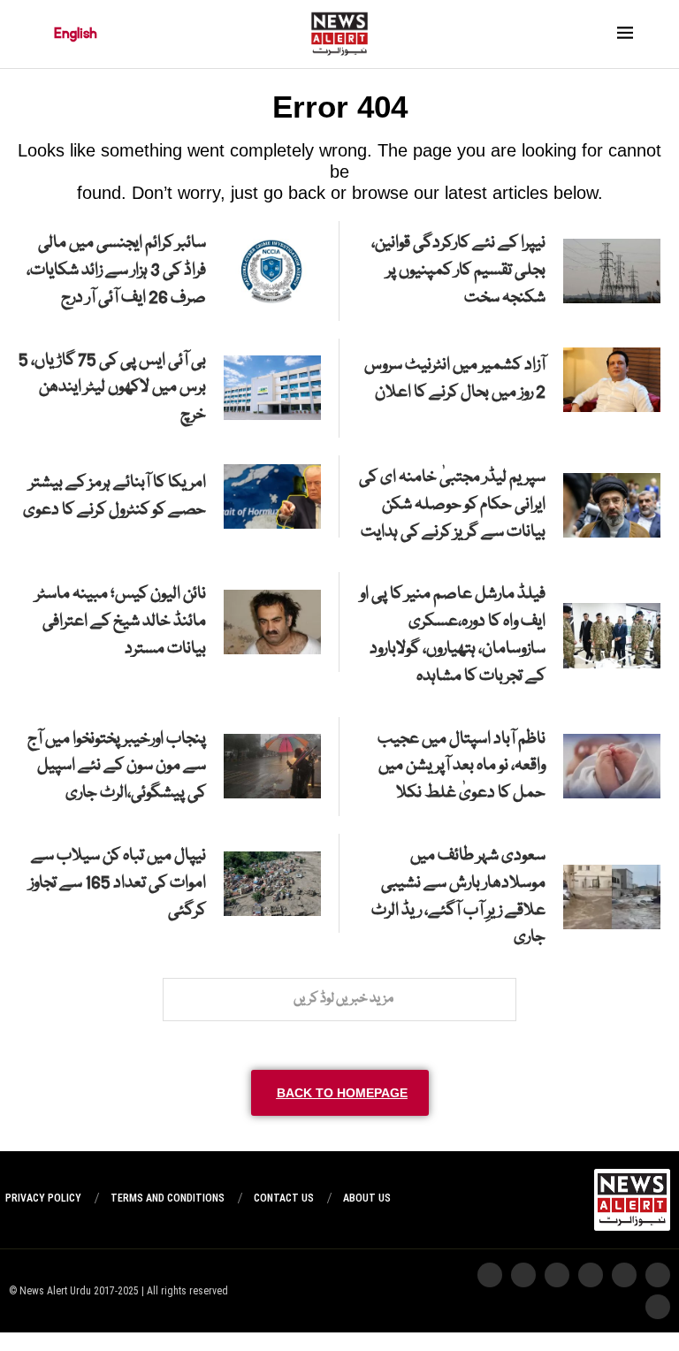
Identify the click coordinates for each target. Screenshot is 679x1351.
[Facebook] (489, 1275)
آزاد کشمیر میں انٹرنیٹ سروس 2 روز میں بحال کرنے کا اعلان (454, 379)
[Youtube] (557, 1275)
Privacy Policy (43, 1198)
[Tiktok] (523, 1275)
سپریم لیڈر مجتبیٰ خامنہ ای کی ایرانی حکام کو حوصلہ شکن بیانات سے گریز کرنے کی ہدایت (452, 505)
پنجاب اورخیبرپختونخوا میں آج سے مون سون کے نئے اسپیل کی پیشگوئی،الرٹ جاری (116, 766)
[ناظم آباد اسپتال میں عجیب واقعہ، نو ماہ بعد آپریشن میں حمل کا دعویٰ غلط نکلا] (611, 766)
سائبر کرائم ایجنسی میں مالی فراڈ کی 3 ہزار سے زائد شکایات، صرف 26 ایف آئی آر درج (116, 270)
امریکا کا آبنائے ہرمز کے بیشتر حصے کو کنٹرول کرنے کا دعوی (114, 496)
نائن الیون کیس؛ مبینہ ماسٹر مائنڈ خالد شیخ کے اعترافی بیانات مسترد (120, 621)
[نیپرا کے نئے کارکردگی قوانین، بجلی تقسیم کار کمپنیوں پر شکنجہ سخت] (611, 271)
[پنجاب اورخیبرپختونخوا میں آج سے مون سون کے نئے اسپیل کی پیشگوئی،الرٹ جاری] (272, 766)
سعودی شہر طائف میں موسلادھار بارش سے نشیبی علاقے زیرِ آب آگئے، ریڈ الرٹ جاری (458, 896)
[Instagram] (657, 1275)
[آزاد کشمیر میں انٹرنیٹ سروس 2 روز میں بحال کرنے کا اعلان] (611, 379)
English (75, 33)
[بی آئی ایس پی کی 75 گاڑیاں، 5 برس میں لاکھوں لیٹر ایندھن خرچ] (272, 387)
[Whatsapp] (590, 1275)
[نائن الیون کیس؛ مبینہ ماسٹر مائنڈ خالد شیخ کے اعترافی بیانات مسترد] (272, 622)
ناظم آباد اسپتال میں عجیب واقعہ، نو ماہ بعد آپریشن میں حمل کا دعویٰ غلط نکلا (461, 766)
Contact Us (284, 1198)
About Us (367, 1198)
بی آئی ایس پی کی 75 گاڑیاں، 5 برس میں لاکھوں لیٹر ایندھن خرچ (112, 388)
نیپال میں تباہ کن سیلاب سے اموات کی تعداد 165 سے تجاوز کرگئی (117, 883)
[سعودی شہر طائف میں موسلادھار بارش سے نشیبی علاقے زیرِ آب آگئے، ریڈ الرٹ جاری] (611, 897)
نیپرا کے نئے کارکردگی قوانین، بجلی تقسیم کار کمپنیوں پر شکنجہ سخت (458, 270)
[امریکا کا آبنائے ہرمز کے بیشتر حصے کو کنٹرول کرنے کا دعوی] (272, 496)
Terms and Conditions (168, 1198)
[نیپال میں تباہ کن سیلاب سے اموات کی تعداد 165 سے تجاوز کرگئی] (272, 883)
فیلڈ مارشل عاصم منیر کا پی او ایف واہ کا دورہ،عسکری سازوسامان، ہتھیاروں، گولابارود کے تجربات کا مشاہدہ (452, 635)
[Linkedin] (657, 1306)
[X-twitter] (624, 1275)
